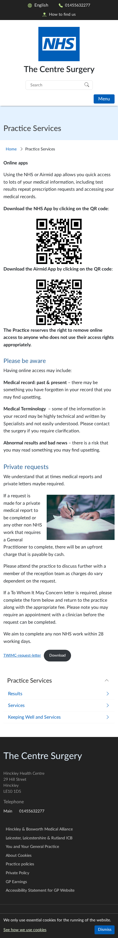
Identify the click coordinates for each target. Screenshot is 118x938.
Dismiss (104, 930)
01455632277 (77, 5)
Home (11, 149)
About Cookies (19, 856)
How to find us (62, 14)
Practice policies (20, 864)
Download (57, 655)
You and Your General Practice (32, 847)
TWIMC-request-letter (22, 655)
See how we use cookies (24, 930)
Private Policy (17, 873)
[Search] (87, 84)
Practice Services (29, 681)
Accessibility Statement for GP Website (40, 891)
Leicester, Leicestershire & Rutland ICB (39, 838)
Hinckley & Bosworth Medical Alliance (39, 829)
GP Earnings (16, 882)
